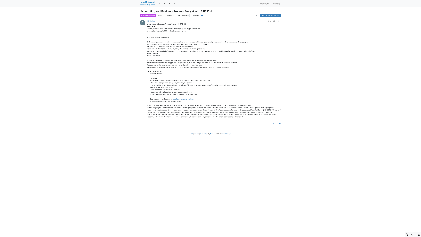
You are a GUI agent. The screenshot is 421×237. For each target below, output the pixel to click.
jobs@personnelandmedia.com (184, 99)
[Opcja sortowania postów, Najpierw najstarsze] (257, 15)
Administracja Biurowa (148, 15)
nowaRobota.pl (226, 134)
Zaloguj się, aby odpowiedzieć (270, 15)
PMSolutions (151, 21)
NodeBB (212, 134)
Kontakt (196, 134)
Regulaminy (203, 134)
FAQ (192, 134)
